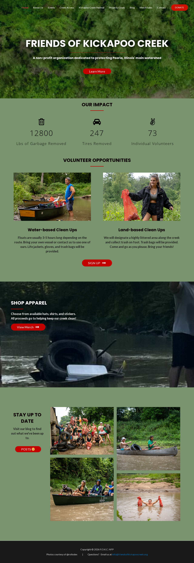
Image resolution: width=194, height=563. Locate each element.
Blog (132, 7)
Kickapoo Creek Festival (91, 7)
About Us (38, 7)
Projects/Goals (117, 7)
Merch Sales (146, 7)
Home (25, 7)
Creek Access (67, 7)
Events (51, 7)
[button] (97, 71)
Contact (161, 7)
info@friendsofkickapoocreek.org (130, 554)
